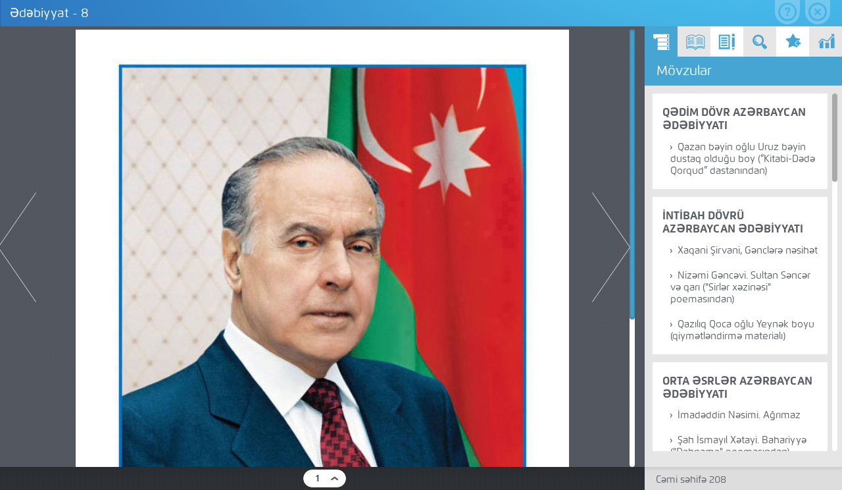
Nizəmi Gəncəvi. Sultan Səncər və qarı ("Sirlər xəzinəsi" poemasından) (740, 287)
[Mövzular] (661, 41)
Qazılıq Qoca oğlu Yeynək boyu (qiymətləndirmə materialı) (742, 330)
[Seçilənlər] (792, 41)
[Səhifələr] (694, 41)
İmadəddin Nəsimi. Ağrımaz (739, 415)
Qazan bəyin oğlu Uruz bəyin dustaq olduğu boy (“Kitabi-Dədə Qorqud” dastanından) (742, 159)
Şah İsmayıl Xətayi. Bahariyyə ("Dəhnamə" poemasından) (738, 446)
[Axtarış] (759, 41)
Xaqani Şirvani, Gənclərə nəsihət (748, 250)
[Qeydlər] (726, 41)
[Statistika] (825, 41)
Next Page (611, 247)
